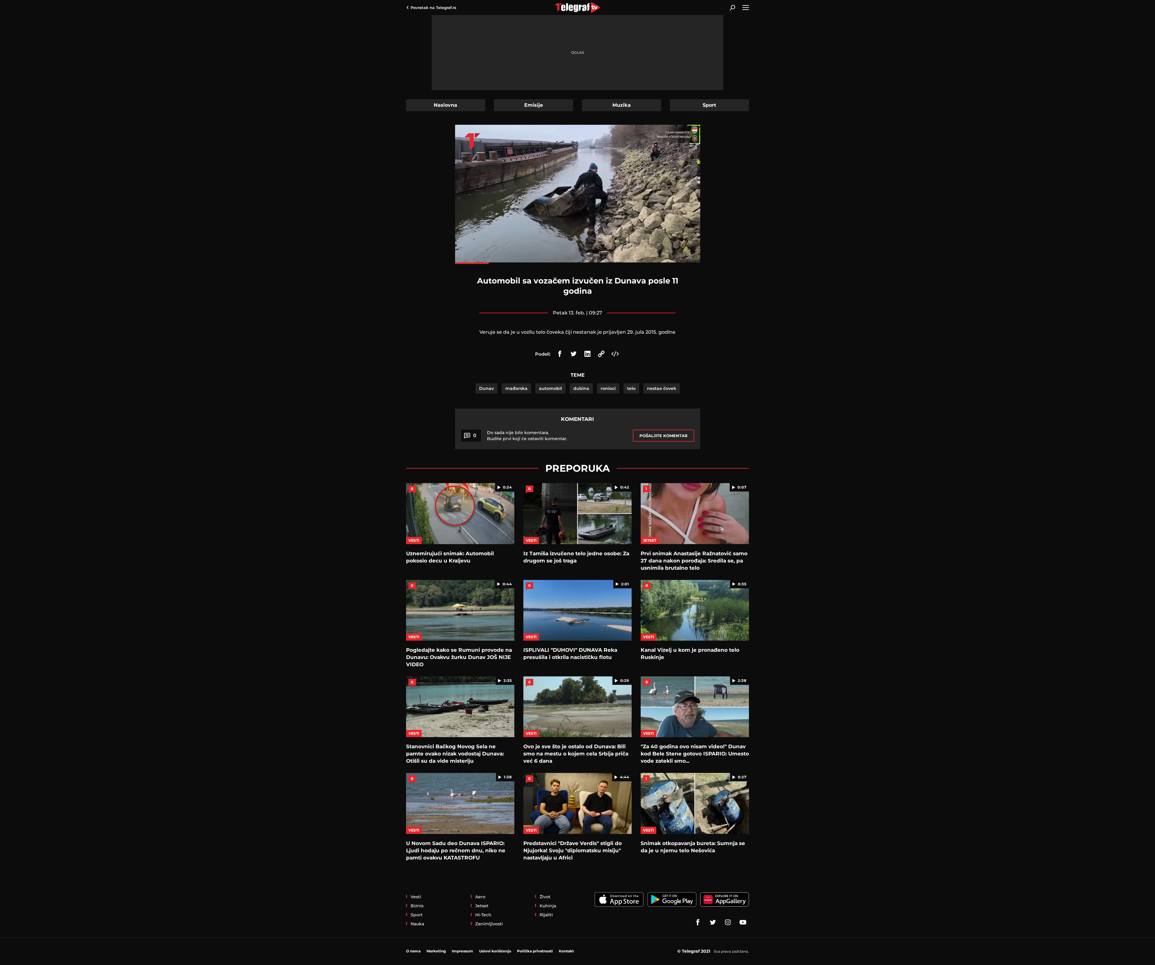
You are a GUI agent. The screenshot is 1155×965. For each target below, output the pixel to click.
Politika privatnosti (535, 951)
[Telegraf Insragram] (728, 922)
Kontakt (566, 951)
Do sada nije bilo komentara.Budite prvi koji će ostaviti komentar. (527, 435)
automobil (550, 388)
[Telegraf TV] (743, 922)
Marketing (436, 951)
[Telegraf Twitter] (713, 922)
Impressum (462, 951)
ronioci (608, 388)
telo (631, 388)
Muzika (621, 105)
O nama (413, 951)
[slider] (577, 263)
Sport (709, 105)
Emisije (533, 105)
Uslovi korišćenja (495, 951)
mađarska (516, 388)
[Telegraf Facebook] (698, 922)
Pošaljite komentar (663, 435)
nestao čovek (661, 388)
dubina (581, 388)
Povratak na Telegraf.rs (433, 7)
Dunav (486, 388)
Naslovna (445, 105)
